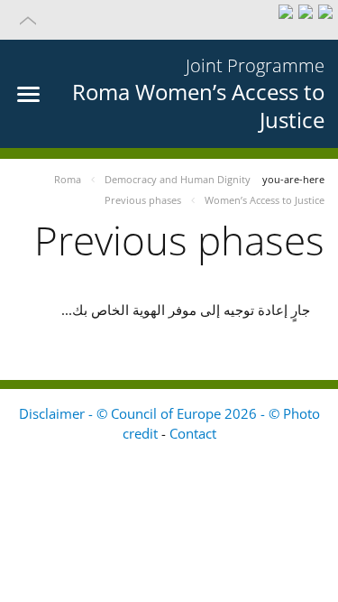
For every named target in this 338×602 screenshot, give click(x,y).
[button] (169, 20)
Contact (192, 433)
